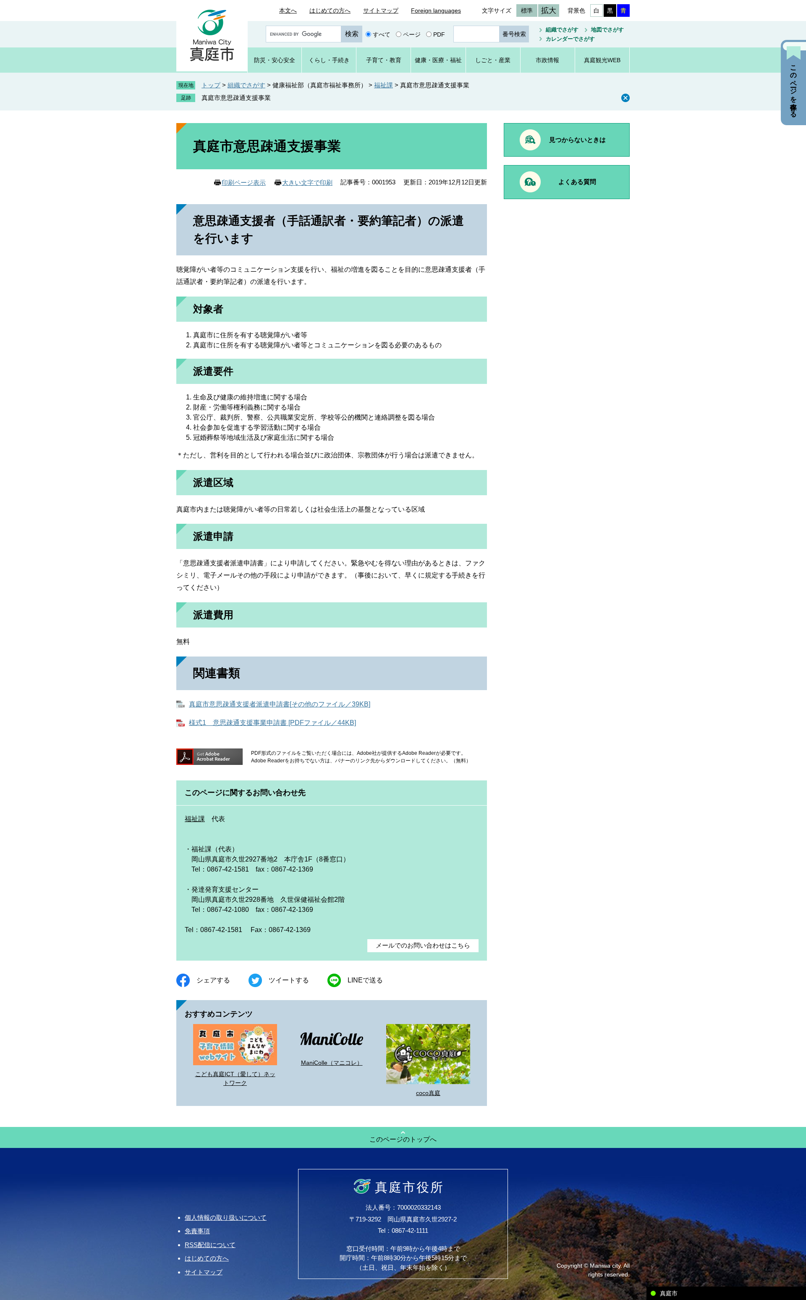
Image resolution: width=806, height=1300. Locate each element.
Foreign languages (436, 10)
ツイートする (289, 980)
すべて (381, 34)
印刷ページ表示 (244, 182)
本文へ (288, 10)
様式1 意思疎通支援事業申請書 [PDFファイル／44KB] (272, 722)
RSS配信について (210, 1244)
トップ (211, 85)
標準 (527, 10)
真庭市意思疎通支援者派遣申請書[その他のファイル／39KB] (279, 704)
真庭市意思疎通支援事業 (236, 97)
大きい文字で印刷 (307, 182)
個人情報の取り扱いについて (226, 1217)
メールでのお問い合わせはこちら (423, 945)
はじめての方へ (330, 10)
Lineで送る (365, 980)
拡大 (548, 10)
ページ (412, 34)
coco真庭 (428, 1093)
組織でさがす (562, 29)
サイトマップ (380, 10)
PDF (439, 34)
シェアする (213, 980)
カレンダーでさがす (570, 39)
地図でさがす (607, 29)
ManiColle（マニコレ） (332, 1062)
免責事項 (197, 1230)
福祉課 (383, 85)
